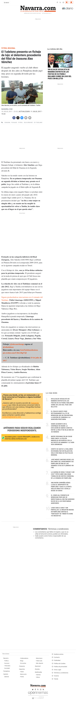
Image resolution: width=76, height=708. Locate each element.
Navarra (5, 658)
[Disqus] (53, 568)
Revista (37, 669)
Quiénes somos (58, 654)
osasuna (7, 122)
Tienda (56, 679)
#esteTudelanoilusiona (29, 350)
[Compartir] (14, 117)
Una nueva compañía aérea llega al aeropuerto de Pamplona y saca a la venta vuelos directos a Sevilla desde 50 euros (61, 486)
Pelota (22, 676)
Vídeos (38, 677)
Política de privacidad (60, 666)
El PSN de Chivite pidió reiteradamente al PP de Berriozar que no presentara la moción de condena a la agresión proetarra (62, 415)
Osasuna (22, 666)
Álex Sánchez (28, 122)
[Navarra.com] (38, 8)
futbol (20, 122)
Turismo (56, 676)
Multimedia (38, 672)
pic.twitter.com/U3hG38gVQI (15, 353)
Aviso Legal (57, 670)
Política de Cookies (59, 663)
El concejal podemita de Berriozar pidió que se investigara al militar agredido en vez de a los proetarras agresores (62, 499)
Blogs (21, 660)
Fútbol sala (39, 660)
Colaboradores (24, 658)
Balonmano (39, 658)
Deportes (22, 669)
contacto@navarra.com (11, 417)
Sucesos (6, 663)
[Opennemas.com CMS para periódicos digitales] (38, 695)
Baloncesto (23, 674)
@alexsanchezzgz (17, 344)
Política (6, 660)
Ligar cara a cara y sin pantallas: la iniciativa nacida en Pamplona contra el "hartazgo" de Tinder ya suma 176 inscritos (62, 512)
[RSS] (43, 689)
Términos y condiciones (58, 529)
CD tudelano (38, 122)
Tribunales (7, 665)
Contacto (57, 657)
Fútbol (22, 671)
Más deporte (39, 663)
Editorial (6, 676)
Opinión (5, 674)
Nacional (37, 666)
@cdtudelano (8, 347)
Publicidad (57, 660)
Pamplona (6, 671)
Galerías (38, 674)
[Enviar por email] (25, 117)
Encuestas (23, 663)
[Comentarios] (29, 117)
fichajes (14, 122)
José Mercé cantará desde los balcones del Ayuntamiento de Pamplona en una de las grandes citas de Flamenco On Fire (62, 463)
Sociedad (7, 668)
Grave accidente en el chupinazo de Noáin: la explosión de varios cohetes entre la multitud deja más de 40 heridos (62, 428)
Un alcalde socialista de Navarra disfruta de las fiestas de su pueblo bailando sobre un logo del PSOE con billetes (59, 74)
